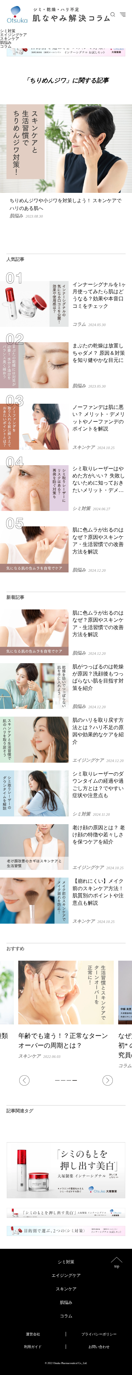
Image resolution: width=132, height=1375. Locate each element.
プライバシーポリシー (99, 1334)
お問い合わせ (99, 1347)
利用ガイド (33, 1347)
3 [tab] (69, 1080)
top (116, 1266)
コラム (6, 46)
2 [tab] (63, 1080)
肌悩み (6, 42)
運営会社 (33, 1334)
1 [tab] (57, 1080)
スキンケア (9, 38)
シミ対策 (7, 31)
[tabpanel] (66, 1014)
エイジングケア (13, 35)
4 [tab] (74, 1080)
